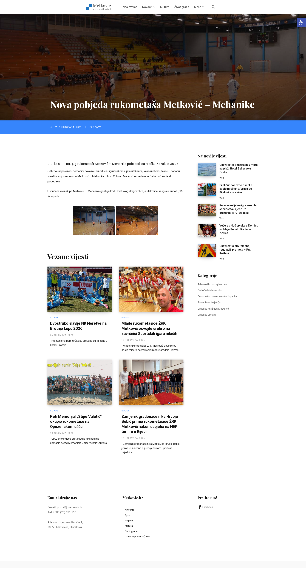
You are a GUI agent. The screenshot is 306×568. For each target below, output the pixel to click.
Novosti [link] (55, 318)
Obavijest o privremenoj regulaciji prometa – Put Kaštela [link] (235, 249)
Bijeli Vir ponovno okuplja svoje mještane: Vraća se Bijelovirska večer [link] (235, 188)
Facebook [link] (207, 507)
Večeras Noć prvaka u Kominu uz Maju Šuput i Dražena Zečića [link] (238, 229)
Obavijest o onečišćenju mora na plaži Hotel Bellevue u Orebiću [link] (238, 168)
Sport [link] (97, 127)
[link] (301, 22)
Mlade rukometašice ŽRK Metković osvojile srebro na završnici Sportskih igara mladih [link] (149, 328)
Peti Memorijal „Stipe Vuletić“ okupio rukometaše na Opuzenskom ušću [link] (76, 421)
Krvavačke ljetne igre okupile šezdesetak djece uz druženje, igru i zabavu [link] (237, 209)
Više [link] (221, 178)
